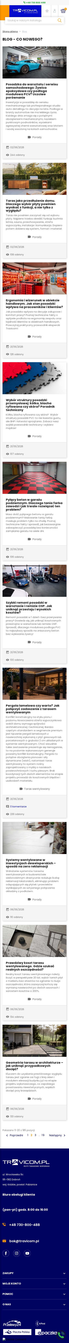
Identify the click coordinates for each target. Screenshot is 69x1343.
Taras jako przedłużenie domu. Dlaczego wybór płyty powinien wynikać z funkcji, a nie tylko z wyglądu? (31, 206)
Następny (57, 1135)
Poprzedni (14, 1135)
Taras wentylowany (37, 789)
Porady (37, 137)
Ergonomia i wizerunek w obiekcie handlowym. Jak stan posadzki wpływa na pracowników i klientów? (34, 303)
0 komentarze (18, 806)
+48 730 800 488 (35, 2)
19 (43, 1135)
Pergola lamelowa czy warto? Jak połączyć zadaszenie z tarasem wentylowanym (32, 708)
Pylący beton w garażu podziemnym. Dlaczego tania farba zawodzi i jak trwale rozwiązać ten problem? (34, 505)
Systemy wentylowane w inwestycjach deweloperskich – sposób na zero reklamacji (31, 863)
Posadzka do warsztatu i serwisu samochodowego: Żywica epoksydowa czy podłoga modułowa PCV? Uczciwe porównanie (32, 91)
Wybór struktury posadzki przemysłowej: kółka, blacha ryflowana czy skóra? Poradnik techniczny (30, 405)
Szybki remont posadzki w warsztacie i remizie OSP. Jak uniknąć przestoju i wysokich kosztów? (29, 607)
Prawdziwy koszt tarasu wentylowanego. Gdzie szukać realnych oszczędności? (30, 966)
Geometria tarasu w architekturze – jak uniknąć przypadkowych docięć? (34, 1065)
